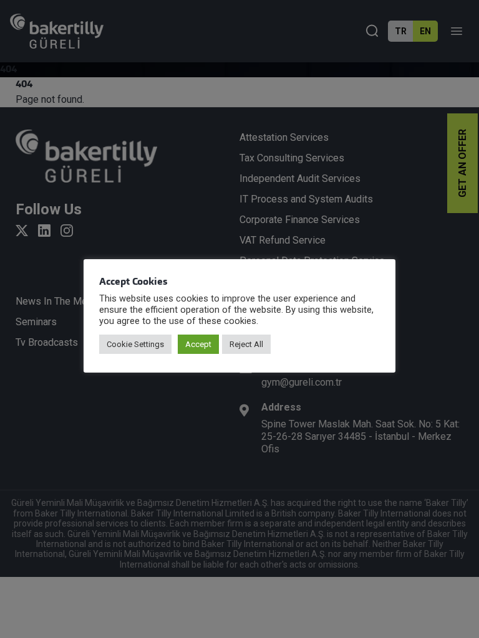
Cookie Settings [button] (135, 344)
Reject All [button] (246, 344)
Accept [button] (198, 344)
